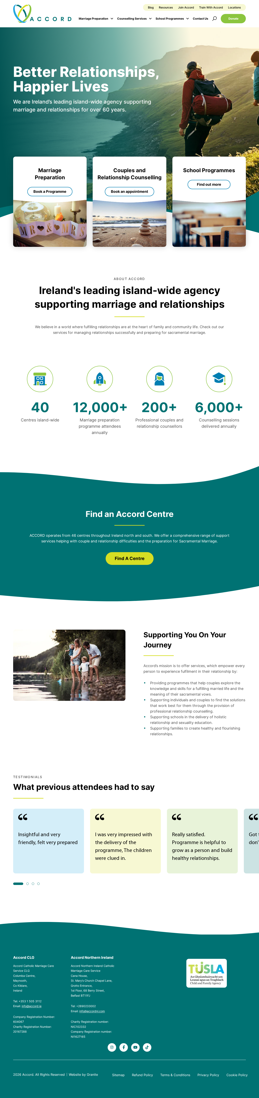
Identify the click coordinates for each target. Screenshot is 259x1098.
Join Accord (186, 7)
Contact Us (200, 18)
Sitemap (118, 1075)
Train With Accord (211, 7)
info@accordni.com (92, 1011)
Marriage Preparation (93, 18)
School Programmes (170, 18)
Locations (234, 7)
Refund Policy (142, 1075)
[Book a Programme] (50, 202)
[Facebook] (123, 1047)
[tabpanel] (48, 841)
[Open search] (214, 18)
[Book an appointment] (129, 202)
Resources (166, 7)
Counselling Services (132, 18)
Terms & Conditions (175, 1075)
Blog (151, 7)
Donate (233, 18)
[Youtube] (135, 1047)
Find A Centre (129, 558)
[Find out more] (209, 202)
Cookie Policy (237, 1075)
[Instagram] (112, 1047)
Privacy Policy (208, 1075)
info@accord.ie (31, 1006)
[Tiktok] (147, 1047)
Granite (92, 1075)
